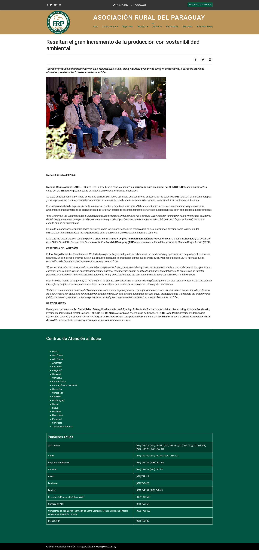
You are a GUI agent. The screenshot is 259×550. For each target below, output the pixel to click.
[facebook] (47, 5)
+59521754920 (121, 5)
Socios (156, 26)
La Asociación (109, 26)
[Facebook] (195, 59)
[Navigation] (153, 23)
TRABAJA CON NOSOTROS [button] (200, 5)
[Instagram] (60, 5)
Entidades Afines (205, 26)
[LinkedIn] (210, 59)
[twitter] (51, 5)
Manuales (187, 26)
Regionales (128, 26)
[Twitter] (202, 59)
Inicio (95, 26)
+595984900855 (139, 5)
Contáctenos (172, 26)
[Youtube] (55, 5)
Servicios (142, 26)
